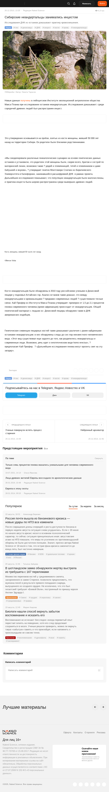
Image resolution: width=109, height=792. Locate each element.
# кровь (65, 28)
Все (46, 448)
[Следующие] (103, 707)
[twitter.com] (75, 784)
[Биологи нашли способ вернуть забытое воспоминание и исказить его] (92, 621)
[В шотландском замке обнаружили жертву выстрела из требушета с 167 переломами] (92, 578)
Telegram (21, 395)
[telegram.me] (98, 784)
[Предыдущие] (95, 707)
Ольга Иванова (30, 473)
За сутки (73, 506)
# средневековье (13, 601)
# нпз (8, 557)
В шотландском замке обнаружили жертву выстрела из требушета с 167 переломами (40, 570)
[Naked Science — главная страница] (16, 3)
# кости (56, 28)
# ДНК (37, 28)
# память (61, 638)
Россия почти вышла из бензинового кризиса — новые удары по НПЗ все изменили (37, 520)
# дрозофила (40, 638)
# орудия (33, 597)
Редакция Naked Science (34, 10)
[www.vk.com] (80, 784)
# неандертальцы (79, 28)
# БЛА (40, 554)
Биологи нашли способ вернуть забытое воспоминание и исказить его (32, 613)
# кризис (71, 554)
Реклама (101, 732)
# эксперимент (12, 641)
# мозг (51, 638)
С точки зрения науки (15, 554)
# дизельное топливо (55, 554)
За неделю (85, 506)
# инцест (46, 28)
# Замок (22, 597)
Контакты (78, 732)
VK (88, 395)
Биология (10, 638)
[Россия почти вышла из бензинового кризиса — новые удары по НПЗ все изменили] (92, 528)
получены (25, 100)
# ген (16, 28)
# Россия (17, 557)
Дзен (55, 395)
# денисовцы (26, 28)
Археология (11, 597)
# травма (28, 601)
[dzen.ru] (92, 784)
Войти (102, 3)
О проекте (90, 732)
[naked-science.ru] (104, 784)
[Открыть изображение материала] (54, 60)
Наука (8, 28)
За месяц (99, 506)
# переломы (45, 597)
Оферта (67, 732)
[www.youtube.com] (86, 784)
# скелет (56, 597)
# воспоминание (24, 638)
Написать (86, 4)
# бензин (31, 554)
